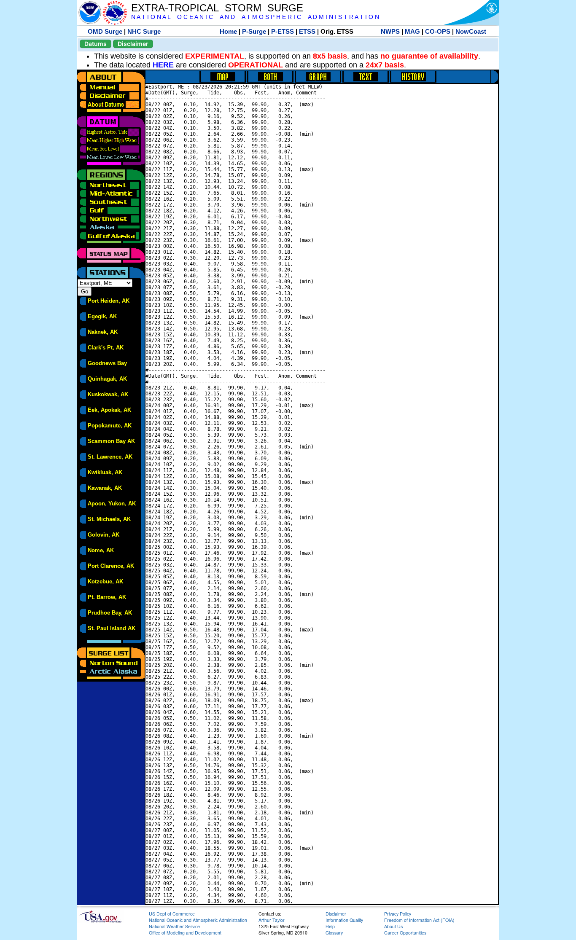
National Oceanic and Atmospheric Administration (198, 920)
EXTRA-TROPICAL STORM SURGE (217, 7)
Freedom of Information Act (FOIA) (419, 920)
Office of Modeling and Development (185, 932)
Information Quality (344, 920)
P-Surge (254, 31)
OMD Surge (105, 31)
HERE (163, 65)
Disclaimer (133, 43)
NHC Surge (144, 31)
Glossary (334, 932)
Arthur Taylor (271, 920)
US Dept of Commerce (172, 913)
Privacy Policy (397, 913)
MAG (412, 31)
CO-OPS (437, 31)
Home (228, 31)
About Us (393, 926)
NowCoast (470, 31)
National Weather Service (174, 926)
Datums (95, 43)
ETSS (307, 31)
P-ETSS (282, 31)
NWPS (390, 31)
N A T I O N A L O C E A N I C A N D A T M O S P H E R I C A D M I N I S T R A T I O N (255, 17)
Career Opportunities (405, 932)
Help (330, 926)
